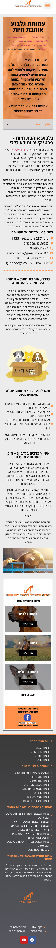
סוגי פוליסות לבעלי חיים (37, 766)
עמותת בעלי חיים (19, 150)
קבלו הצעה (28, 623)
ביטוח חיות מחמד (38, 37)
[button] (48, 5)
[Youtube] (24, 940)
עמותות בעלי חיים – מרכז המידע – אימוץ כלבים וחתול (28, 45)
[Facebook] (32, 940)
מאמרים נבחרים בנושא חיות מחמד (29, 807)
